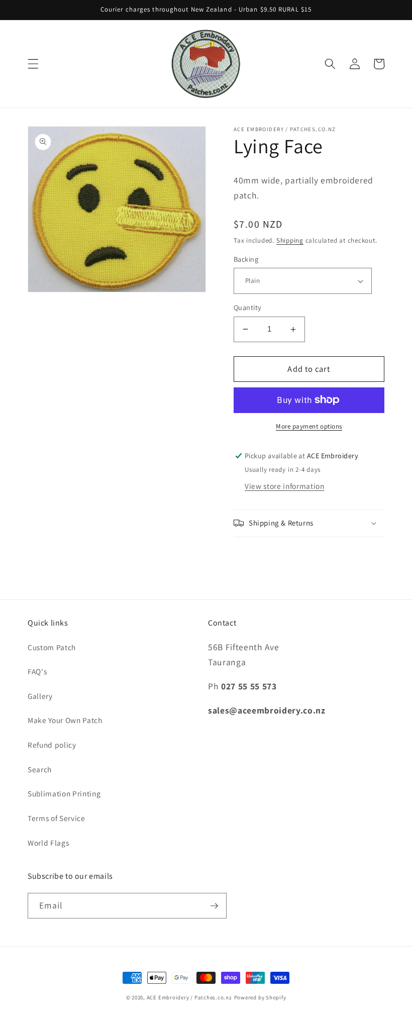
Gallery (40, 696)
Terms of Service (56, 818)
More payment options (309, 426)
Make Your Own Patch (65, 720)
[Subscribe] (214, 906)
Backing (246, 259)
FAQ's (37, 671)
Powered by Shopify (260, 997)
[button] (33, 64)
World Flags (48, 843)
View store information (285, 486)
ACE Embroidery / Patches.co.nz (189, 997)
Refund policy (52, 745)
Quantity (248, 307)
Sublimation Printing (64, 793)
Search (40, 769)
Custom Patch (52, 647)
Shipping (289, 240)
